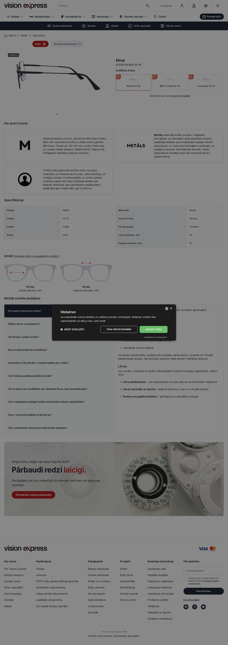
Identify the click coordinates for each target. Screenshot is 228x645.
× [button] (171, 308)
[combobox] (166, 308)
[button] (72, 329)
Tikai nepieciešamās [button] (119, 329)
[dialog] (114, 322)
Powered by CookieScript (155, 337)
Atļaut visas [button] (153, 329)
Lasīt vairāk (100, 320)
